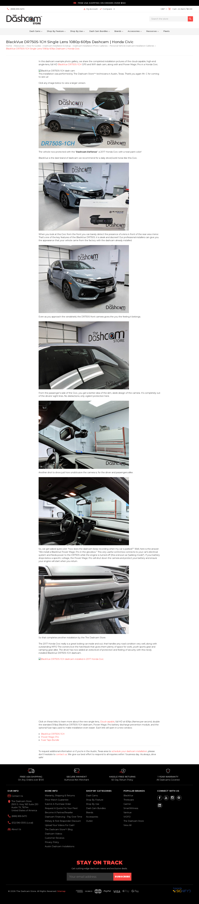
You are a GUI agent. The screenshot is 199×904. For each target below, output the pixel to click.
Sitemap (61, 891)
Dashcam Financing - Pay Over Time (63, 816)
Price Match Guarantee (56, 799)
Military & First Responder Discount (63, 821)
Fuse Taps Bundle (50, 740)
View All (127, 825)
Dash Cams (34, 31)
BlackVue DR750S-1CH (69, 64)
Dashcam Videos (53, 833)
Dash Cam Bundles (98, 31)
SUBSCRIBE (122, 876)
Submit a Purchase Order (58, 804)
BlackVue (128, 795)
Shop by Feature (55, 31)
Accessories (134, 31)
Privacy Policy (52, 842)
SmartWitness (131, 808)
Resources (151, 31)
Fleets (166, 31)
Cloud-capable (107, 721)
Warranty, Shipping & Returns (60, 795)
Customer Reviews (54, 838)
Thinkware (129, 799)
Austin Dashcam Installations (59, 846)
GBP (163, 9)
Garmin (127, 804)
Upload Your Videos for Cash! (59, 825)
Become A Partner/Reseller (59, 812)
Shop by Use (76, 31)
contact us (61, 754)
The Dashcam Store (134, 821)
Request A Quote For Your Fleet (61, 808)
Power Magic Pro (50, 737)
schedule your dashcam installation (129, 751)
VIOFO (127, 816)
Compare (107, 9)
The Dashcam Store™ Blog (59, 829)
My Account (90, 9)
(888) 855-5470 (19, 816)
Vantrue (128, 812)
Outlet (89, 821)
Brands (117, 31)
